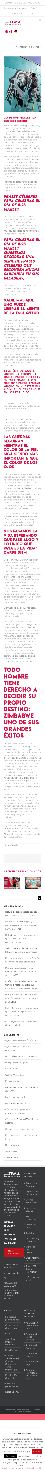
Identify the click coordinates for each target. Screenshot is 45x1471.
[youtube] (14, 1273)
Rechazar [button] (10, 1456)
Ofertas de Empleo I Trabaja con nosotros (21, 1121)
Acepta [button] (36, 1451)
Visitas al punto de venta (30, 1250)
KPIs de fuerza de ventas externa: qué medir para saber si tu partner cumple (22, 938)
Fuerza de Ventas (31, 1226)
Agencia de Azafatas (32, 1184)
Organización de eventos (12, 1326)
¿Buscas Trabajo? (9, 1224)
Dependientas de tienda (33, 1259)
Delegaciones (12, 1392)
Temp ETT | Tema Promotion (31, 1269)
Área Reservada (9, 1232)
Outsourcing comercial (32, 1240)
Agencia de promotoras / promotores (18, 1048)
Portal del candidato (10, 1240)
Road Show (11, 1350)
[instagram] (5, 1278)
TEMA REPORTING (14, 1252)
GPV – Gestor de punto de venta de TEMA (21, 1089)
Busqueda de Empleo (16, 1062)
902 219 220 (34, 2)
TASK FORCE (12, 1157)
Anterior (22, 47)
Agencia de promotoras (32, 1193)
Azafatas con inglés (32, 1363)
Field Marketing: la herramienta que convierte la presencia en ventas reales (21, 1011)
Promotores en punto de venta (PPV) (21, 1137)
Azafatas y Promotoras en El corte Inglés (32, 1374)
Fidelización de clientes (11, 1376)
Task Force (31, 1233)
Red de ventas (12, 1145)
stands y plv (11, 1151)
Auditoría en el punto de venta (21, 1056)
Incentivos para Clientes (12, 1385)
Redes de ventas (30, 1209)
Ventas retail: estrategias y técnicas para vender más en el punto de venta (21, 925)
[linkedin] (18, 1273)
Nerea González (12, 845)
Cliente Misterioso (14, 1075)
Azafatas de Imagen (32, 1355)
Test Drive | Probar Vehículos (11, 1342)
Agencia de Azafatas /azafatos (20, 1040)
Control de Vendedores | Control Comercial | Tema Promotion (12, 1362)
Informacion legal (32, 1278)
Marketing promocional (12, 1318)
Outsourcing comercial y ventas (21, 1129)
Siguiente (34, 47)
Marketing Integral (15, 1097)
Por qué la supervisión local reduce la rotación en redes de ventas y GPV (20, 971)
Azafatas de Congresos (32, 1346)
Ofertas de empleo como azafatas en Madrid (18, 1111)
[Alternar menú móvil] (40, 20)
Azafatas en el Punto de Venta (32, 1326)
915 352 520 (20, 2)
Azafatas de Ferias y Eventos (32, 1337)
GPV (7, 1333)
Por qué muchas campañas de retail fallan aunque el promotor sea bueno (21, 998)
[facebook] (5, 1273)
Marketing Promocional (17, 1103)
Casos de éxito (12, 1068)
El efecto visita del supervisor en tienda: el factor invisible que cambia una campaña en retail (21, 985)
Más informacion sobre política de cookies (22, 1468)
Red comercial (31, 1217)
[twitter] (9, 1273)
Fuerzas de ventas (14, 1081)
